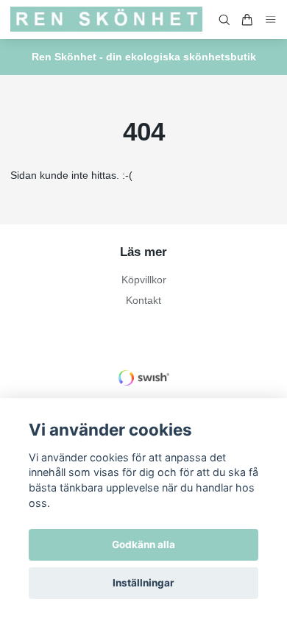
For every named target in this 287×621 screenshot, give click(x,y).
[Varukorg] (247, 19)
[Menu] (271, 19)
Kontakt (143, 300)
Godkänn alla (143, 544)
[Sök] (224, 19)
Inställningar (143, 583)
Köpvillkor (143, 279)
